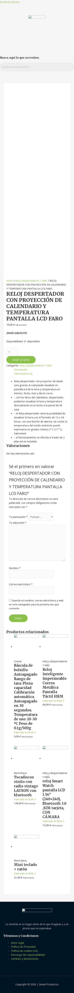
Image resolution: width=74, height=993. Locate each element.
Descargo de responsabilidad (28, 954)
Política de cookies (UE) (24, 950)
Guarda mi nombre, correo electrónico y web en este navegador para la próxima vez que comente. (36, 604)
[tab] (41, 370)
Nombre (15, 568)
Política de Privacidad (23, 946)
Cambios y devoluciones (24, 958)
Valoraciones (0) (23, 373)
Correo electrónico (21, 584)
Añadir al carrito (21, 359)
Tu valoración (18, 522)
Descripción (20, 369)
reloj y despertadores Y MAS (30, 280)
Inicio (9, 280)
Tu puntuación (18, 517)
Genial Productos (10, 2)
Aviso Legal (17, 942)
